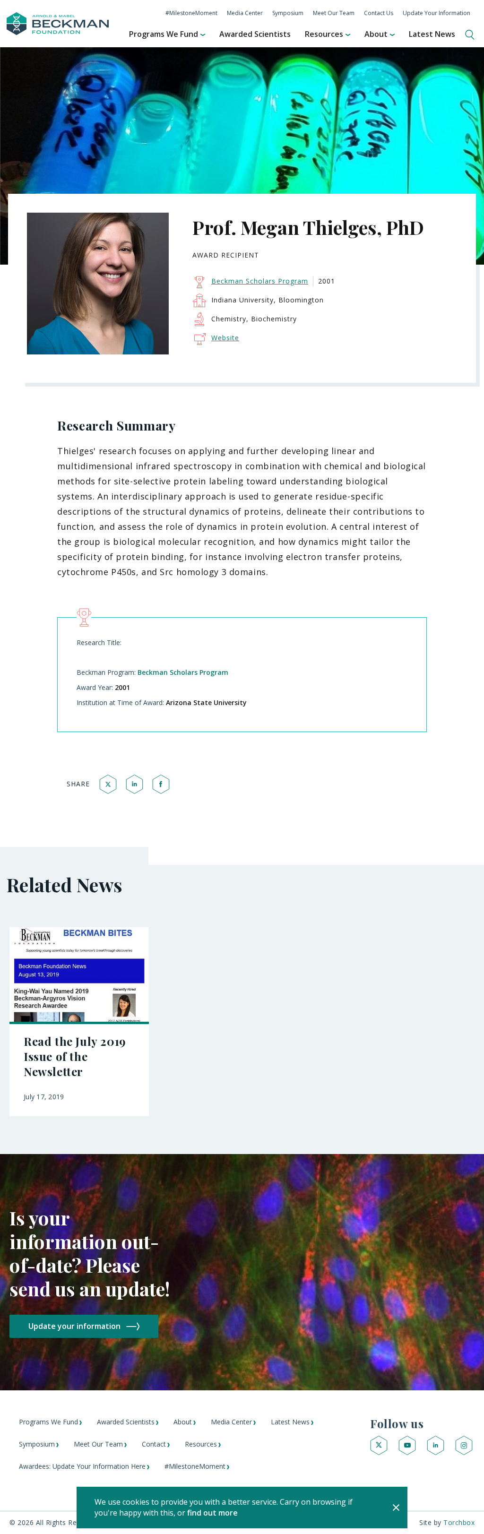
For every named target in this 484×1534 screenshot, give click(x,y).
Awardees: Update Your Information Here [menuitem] (82, 1466)
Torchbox (459, 1522)
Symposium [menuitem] (287, 13)
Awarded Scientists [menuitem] (255, 34)
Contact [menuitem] (154, 1443)
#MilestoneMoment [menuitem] (191, 13)
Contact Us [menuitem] (378, 13)
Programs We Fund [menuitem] (163, 34)
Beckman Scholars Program (183, 672)
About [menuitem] (376, 34)
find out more (212, 1513)
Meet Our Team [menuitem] (333, 13)
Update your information (74, 1326)
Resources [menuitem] (324, 34)
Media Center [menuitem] (245, 13)
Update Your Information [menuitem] (436, 13)
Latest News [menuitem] (432, 34)
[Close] (396, 1507)
